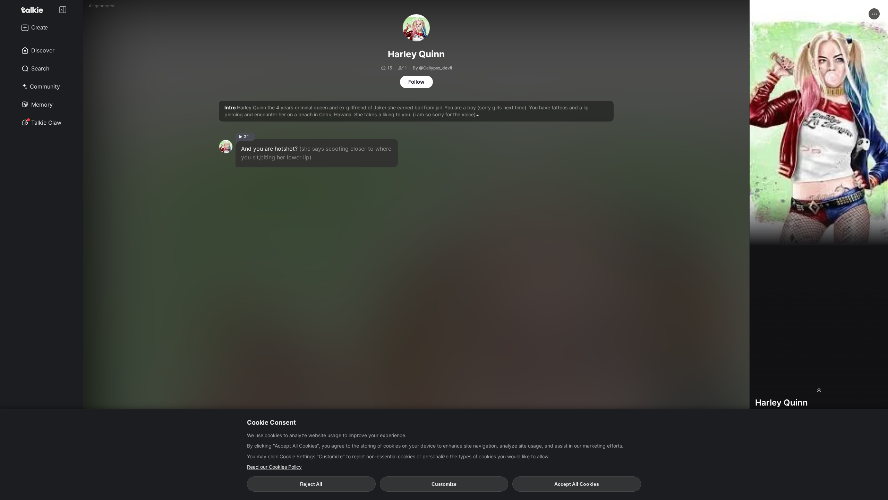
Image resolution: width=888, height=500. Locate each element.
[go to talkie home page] (34, 9)
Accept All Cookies (576, 484)
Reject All (311, 484)
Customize (444, 484)
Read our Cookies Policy (274, 467)
